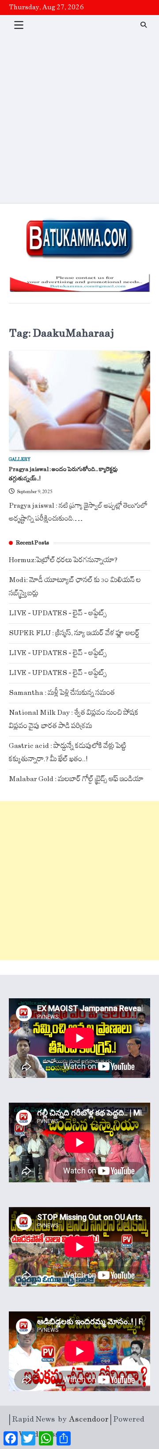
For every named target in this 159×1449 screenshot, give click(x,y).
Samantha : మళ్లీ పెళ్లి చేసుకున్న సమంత (62, 693)
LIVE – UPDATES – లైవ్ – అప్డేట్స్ (58, 613)
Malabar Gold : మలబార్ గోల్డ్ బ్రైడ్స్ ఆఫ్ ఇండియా (76, 779)
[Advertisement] (79, 119)
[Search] (143, 24)
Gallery (19, 459)
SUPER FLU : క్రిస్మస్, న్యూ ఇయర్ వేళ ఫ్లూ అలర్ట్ (74, 633)
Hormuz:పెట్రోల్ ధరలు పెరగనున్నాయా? (63, 560)
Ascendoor (89, 1419)
